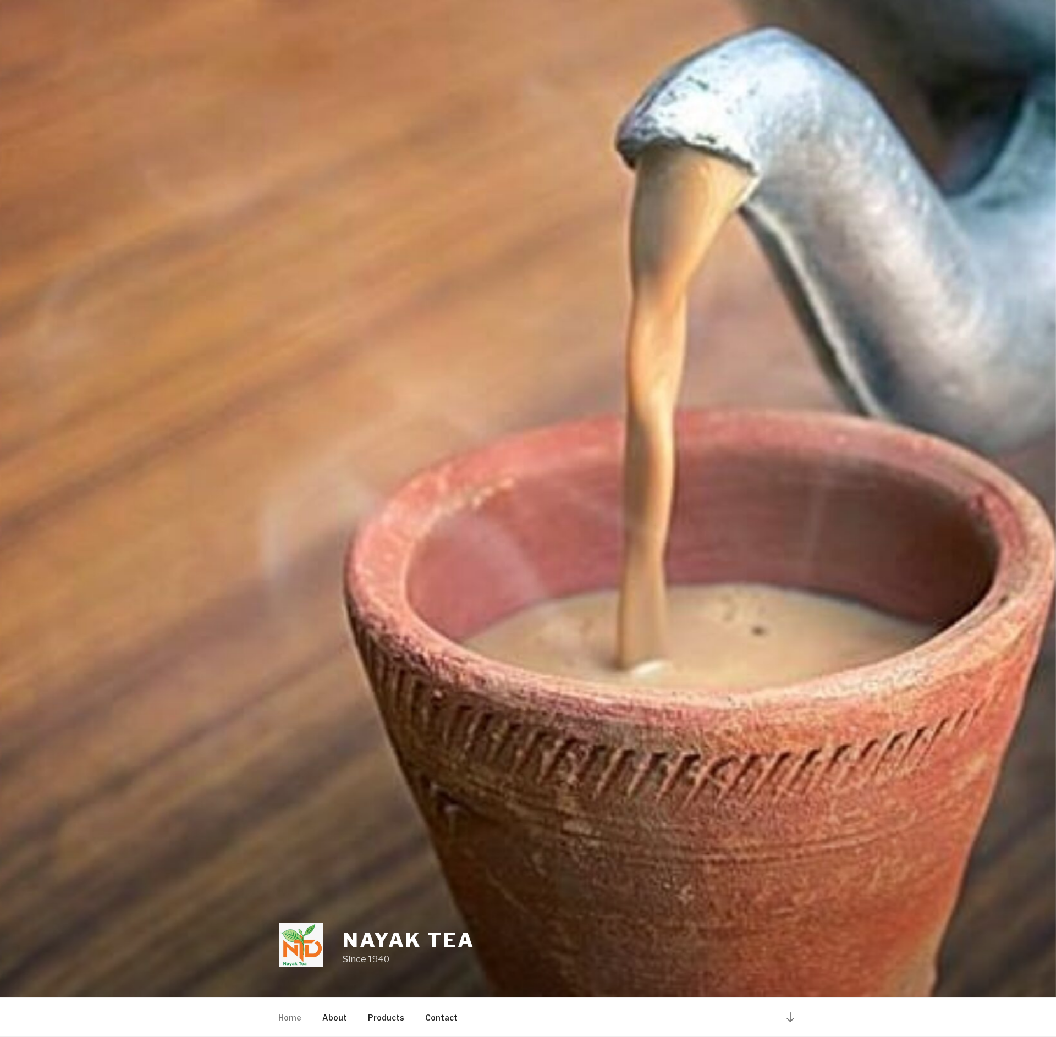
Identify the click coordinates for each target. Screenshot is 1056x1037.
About (334, 1017)
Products (386, 1017)
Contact (441, 1017)
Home (289, 1017)
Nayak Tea (409, 940)
